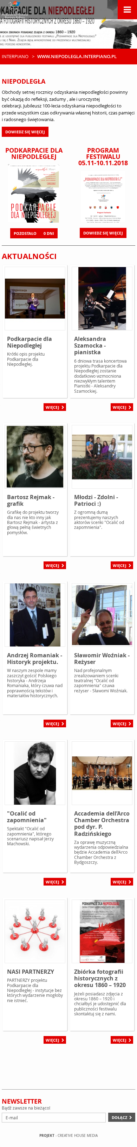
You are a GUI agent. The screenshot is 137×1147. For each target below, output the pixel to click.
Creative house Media (78, 1135)
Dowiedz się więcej (103, 233)
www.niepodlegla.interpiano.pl (77, 56)
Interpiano (15, 56)
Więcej (52, 407)
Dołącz (119, 1117)
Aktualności (29, 256)
